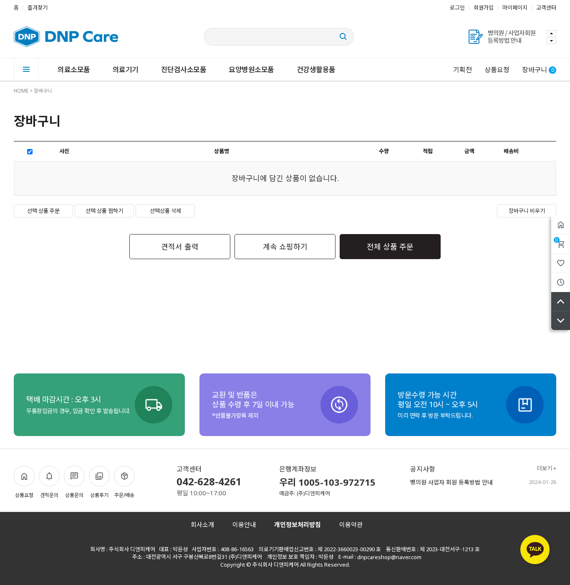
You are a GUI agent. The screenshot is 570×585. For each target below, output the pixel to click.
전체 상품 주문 (390, 247)
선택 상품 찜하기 (104, 210)
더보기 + (546, 468)
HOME (21, 90)
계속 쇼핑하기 (285, 247)
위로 (560, 301)
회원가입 (484, 7)
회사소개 (202, 524)
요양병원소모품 (251, 69)
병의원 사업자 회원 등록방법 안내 (451, 482)
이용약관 (351, 524)
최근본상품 (560, 282)
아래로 (560, 320)
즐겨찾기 (38, 7)
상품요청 (496, 69)
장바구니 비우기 (527, 210)
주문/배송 (124, 495)
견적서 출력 (180, 247)
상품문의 (74, 495)
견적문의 (49, 495)
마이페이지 (514, 7)
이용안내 (244, 524)
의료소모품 (74, 69)
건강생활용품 (316, 69)
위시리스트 (560, 263)
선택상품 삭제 (165, 210)
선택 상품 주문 (43, 210)
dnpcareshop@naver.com (389, 557)
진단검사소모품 (184, 69)
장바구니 (556, 240)
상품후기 (99, 495)
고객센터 (546, 7)
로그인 (457, 7)
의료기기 (126, 69)
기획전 (462, 69)
